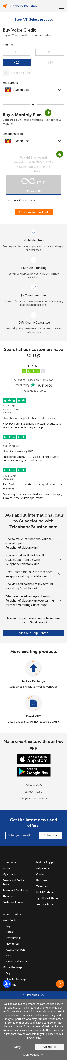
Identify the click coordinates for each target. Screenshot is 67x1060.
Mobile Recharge (33, 681)
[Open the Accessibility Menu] (7, 984)
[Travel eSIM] (33, 703)
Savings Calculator (16, 961)
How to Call (12, 943)
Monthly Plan (13, 937)
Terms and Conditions (15, 890)
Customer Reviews (13, 902)
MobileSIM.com (45, 892)
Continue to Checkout (33, 212)
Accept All (49, 1047)
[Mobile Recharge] (33, 668)
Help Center (43, 868)
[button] (61, 6)
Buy (8, 926)
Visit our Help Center (33, 633)
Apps (9, 955)
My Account (10, 874)
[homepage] (30, 6)
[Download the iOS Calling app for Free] (34, 758)
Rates (9, 931)
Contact (41, 874)
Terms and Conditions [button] (19, 200)
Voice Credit (10, 920)
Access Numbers (15, 949)
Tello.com (42, 886)
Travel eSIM (33, 716)
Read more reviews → (33, 391)
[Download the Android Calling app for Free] (34, 771)
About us (8, 896)
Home (6, 868)
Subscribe (50, 835)
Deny (17, 1047)
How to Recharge (16, 979)
